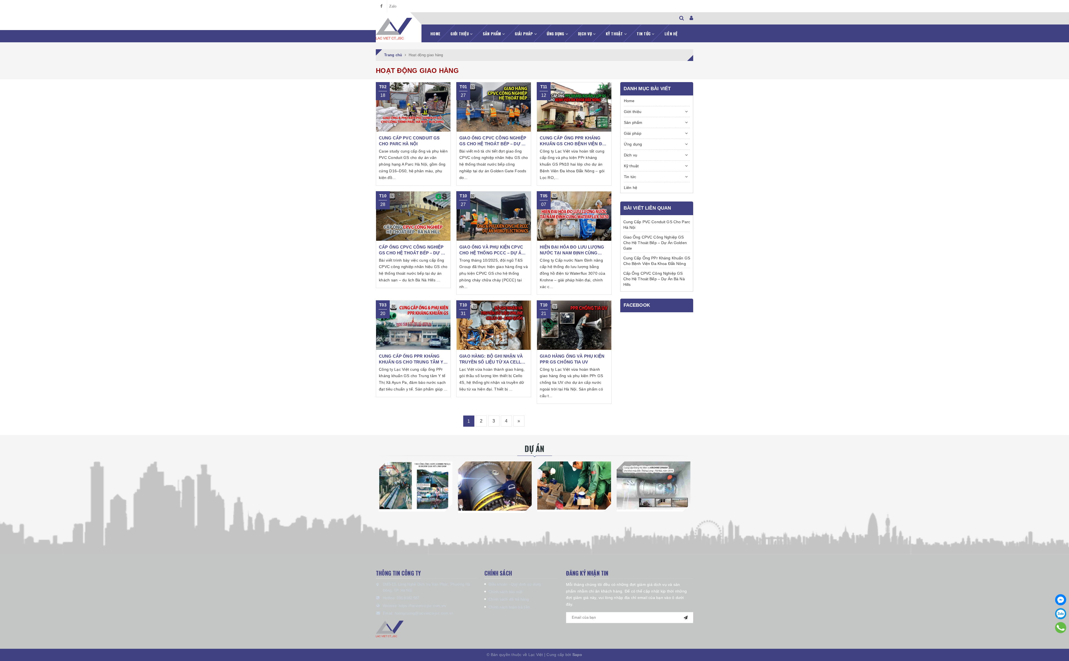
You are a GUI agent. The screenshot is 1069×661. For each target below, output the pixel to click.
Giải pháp (524, 33)
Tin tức (644, 33)
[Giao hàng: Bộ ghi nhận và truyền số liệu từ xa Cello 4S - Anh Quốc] (493, 325)
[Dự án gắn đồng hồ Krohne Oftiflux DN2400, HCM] (495, 486)
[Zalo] (1060, 613)
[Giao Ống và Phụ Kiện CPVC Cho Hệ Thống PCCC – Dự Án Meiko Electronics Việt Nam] (493, 216)
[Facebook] (1060, 599)
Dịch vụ (585, 33)
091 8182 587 (408, 598)
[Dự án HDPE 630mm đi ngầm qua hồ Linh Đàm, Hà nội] (415, 485)
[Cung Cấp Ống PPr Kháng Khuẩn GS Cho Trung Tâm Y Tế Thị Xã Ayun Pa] (413, 325)
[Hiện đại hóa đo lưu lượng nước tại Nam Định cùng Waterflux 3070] (574, 216)
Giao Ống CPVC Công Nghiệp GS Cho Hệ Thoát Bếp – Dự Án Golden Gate (655, 242)
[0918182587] (1060, 627)
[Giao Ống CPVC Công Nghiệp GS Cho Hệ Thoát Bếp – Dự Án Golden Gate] (493, 107)
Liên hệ (671, 33)
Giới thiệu (460, 33)
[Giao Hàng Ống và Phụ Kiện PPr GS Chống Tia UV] (574, 325)
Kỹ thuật (615, 33)
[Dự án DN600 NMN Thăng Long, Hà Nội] (653, 485)
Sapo (577, 654)
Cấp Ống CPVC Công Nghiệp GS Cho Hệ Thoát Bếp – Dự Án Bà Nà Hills (654, 278)
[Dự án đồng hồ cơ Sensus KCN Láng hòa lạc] (574, 485)
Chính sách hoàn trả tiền (509, 607)
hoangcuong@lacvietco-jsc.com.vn (424, 613)
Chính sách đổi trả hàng (509, 599)
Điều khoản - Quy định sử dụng (515, 584)
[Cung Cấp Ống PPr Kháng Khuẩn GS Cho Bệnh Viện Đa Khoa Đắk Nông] (574, 107)
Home (435, 33)
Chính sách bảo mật (506, 592)
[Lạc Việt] (394, 29)
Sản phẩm (492, 33)
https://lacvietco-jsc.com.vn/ (423, 606)
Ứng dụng (556, 33)
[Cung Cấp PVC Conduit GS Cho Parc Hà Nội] (413, 107)
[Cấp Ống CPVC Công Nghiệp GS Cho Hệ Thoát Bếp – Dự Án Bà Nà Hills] (413, 216)
